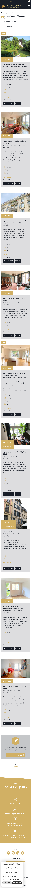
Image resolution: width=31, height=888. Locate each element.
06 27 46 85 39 (10, 1)
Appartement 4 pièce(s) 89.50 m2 (14, 221)
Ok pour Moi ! (17, 882)
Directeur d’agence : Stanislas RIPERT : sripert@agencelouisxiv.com (15, 836)
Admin (27, 877)
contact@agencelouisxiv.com (15, 813)
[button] (9, 21)
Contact (10, 103)
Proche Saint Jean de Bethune (13, 64)
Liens (24, 877)
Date (15, 26)
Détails (17, 103)
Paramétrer (7, 882)
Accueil (2, 11)
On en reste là (16, 863)
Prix (21, 26)
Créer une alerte (15, 755)
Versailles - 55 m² (9, 532)
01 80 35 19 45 (15, 804)
